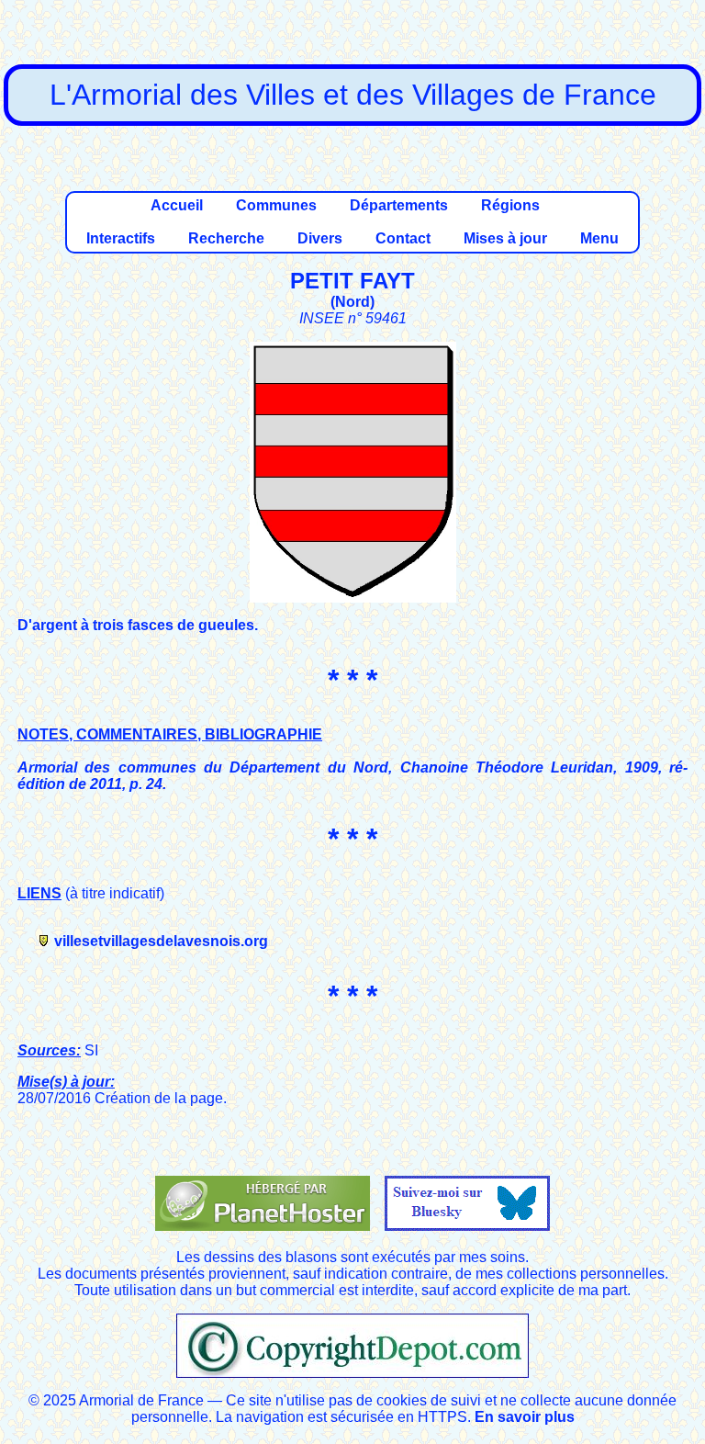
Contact (403, 238)
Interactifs (120, 238)
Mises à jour (505, 238)
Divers (319, 238)
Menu (599, 238)
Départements (399, 205)
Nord (352, 302)
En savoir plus (525, 1417)
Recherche (226, 238)
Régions (510, 205)
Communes (276, 205)
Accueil (177, 205)
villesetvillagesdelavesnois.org (161, 941)
